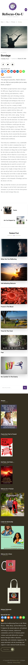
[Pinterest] (14, 71)
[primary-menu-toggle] (26, 9)
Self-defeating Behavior (8, 283)
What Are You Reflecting (9, 259)
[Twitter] (5, 71)
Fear (2, 352)
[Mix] (20, 71)
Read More (6, 649)
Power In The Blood (7, 307)
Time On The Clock (7, 331)
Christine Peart (5, 59)
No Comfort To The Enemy (9, 377)
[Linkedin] (11, 71)
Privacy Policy (16, 662)
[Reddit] (8, 71)
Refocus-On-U (12, 13)
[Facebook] (2, 71)
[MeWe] (17, 71)
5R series (3, 52)
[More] (2, 74)
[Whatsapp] (23, 71)
